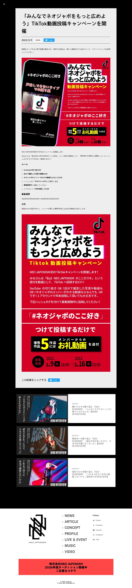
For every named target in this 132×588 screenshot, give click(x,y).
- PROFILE (70, 533)
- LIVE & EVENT (74, 539)
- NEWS (68, 515)
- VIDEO (68, 551)
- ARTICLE (70, 521)
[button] (66, 102)
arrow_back (4, 4)
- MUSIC (69, 545)
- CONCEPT (71, 527)
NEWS (37, 40)
